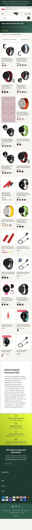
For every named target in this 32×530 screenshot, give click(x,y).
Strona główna (5, 34)
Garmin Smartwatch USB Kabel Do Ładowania (22, 351)
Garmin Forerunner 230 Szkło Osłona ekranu (6, 351)
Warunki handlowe (16, 510)
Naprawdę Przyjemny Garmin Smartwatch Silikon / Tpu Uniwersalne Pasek (7, 60)
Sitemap (22, 512)
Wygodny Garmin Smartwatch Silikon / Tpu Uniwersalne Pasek (23, 166)
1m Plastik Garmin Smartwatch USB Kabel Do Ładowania (23, 273)
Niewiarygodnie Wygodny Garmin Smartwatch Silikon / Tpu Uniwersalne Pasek (7, 140)
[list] (16, 8)
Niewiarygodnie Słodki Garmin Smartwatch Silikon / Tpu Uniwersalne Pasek (22, 299)
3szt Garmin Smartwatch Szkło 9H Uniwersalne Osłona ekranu (23, 325)
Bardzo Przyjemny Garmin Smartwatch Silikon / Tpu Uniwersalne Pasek (7, 87)
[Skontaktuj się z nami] (26, 13)
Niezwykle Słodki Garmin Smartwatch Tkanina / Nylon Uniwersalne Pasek (22, 60)
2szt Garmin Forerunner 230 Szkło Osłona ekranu (6, 325)
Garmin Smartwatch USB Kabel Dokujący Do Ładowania (23, 247)
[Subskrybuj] (26, 463)
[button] (2, 13)
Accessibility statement (14, 512)
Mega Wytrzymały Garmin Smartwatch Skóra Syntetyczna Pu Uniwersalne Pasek (23, 194)
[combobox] (16, 18)
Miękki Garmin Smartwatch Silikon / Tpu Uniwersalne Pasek (8, 247)
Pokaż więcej (4, 30)
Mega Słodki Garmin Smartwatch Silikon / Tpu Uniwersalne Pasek (6, 194)
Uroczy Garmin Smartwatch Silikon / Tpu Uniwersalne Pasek (23, 140)
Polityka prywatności (7, 510)
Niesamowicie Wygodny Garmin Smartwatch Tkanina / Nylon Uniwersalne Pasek (23, 114)
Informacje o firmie (25, 510)
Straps (17, 516)
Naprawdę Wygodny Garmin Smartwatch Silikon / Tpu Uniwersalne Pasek (7, 299)
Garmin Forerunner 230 (15, 34)
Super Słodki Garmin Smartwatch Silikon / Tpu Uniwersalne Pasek (21, 87)
